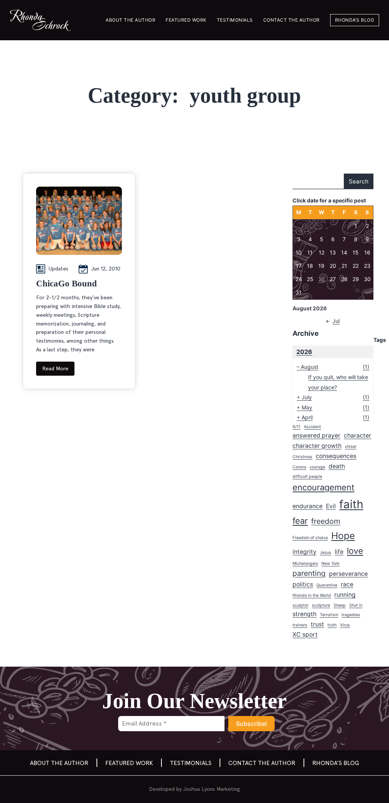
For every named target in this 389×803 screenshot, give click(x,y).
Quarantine (326, 585)
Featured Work (186, 20)
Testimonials (235, 20)
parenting (309, 573)
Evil (331, 506)
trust (317, 624)
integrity (304, 551)
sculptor (300, 605)
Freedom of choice (310, 537)
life (339, 551)
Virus (345, 625)
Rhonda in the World (312, 595)
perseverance (348, 573)
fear (300, 521)
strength (304, 614)
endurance (308, 506)
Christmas (302, 456)
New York (330, 563)
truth (332, 625)
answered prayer (316, 435)
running (345, 594)
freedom (325, 521)
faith (351, 504)
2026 (304, 352)
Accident (312, 426)
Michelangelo (305, 563)
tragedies (351, 614)
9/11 (296, 426)
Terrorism (329, 614)
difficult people (307, 476)
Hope (343, 535)
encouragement (323, 487)
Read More (55, 368)
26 (321, 279)
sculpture (321, 605)
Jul (336, 321)
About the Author (130, 20)
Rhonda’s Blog (355, 20)
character (357, 435)
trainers (300, 625)
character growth (317, 445)
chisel (350, 446)
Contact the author (291, 20)
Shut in (355, 605)
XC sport (305, 634)
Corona (299, 467)
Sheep (340, 605)
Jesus (325, 552)
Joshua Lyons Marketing (211, 789)
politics (303, 584)
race (347, 584)
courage (317, 467)
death (337, 466)
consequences (336, 456)
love (355, 551)
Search (358, 181)
